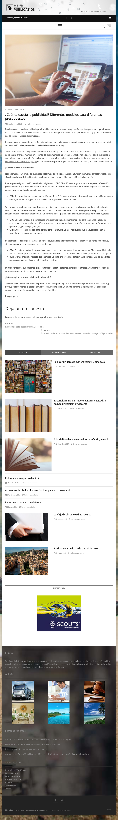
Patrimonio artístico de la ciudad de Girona (77, 548)
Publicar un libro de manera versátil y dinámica (79, 361)
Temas (8, 788)
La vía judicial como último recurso (72, 514)
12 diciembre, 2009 (62, 444)
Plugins (8, 782)
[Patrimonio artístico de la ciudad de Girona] (26, 548)
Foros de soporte (12, 776)
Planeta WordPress (13, 779)
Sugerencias (10, 785)
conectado (31, 317)
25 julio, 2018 (60, 366)
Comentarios (59, 352)
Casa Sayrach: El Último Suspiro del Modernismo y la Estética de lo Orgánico (39, 739)
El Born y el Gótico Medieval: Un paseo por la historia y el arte (32, 744)
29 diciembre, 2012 (13, 495)
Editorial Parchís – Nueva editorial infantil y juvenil (81, 439)
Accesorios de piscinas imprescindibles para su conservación (38, 490)
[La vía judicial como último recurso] (26, 514)
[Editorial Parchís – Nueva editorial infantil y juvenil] (28, 439)
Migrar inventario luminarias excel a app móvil (26, 749)
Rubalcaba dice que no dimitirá (22, 478)
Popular (23, 352)
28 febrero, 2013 (61, 519)
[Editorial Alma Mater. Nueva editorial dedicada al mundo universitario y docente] (28, 400)
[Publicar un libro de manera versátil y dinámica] (28, 362)
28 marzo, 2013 (60, 553)
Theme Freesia (30, 810)
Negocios (19, 110)
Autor (109, 810)
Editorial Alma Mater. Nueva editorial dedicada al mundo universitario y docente (80, 402)
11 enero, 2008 (60, 408)
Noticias (9, 810)
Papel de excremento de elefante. (23, 502)
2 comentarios (73, 366)
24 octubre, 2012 (13, 483)
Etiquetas (95, 352)
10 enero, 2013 (12, 507)
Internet (9, 110)
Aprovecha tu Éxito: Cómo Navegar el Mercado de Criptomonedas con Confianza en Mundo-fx (47, 754)
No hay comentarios (34, 124)
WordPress (41, 810)
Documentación (12, 773)
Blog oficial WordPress (15, 770)
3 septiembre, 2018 (14, 124)
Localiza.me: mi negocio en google (21, 161)
